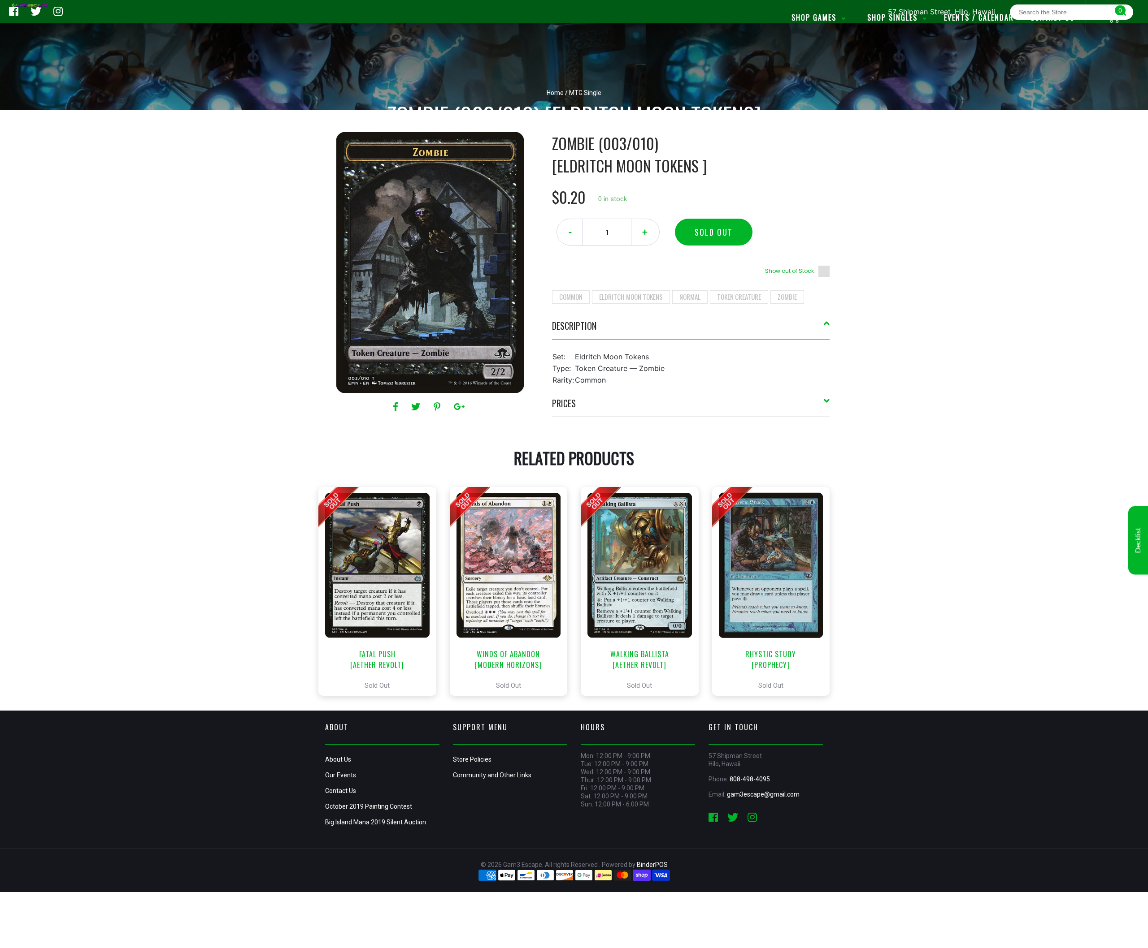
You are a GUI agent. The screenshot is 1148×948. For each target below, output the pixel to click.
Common (571, 297)
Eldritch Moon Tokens (631, 297)
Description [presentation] (574, 325)
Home (555, 92)
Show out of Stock (789, 271)
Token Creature (739, 297)
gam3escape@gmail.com (763, 794)
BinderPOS (652, 864)
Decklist (1138, 540)
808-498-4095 (750, 779)
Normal (689, 297)
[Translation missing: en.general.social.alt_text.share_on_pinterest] (438, 406)
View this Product (381, 591)
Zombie (787, 297)
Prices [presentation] (564, 403)
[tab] (691, 329)
